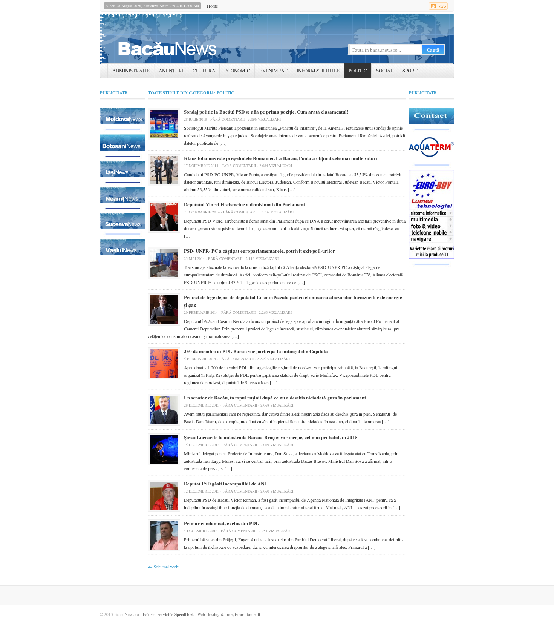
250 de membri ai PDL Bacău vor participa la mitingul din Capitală (256, 351)
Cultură (204, 70)
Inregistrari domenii (242, 614)
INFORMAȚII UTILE (318, 70)
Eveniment (273, 70)
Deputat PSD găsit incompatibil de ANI (225, 483)
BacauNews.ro (126, 614)
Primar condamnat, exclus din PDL (221, 523)
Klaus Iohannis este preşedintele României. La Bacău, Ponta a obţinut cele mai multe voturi (280, 157)
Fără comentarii (227, 119)
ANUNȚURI (171, 70)
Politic (358, 70)
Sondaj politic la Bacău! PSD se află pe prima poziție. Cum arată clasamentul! (266, 111)
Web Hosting (208, 614)
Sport (410, 70)
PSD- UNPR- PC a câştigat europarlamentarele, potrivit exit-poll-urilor (259, 250)
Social (384, 70)
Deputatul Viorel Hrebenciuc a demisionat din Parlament (244, 204)
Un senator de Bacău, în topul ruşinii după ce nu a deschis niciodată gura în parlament (275, 397)
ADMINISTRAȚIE (131, 70)
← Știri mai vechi (163, 567)
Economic (237, 70)
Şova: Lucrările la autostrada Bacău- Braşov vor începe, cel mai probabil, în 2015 (271, 437)
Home (212, 6)
